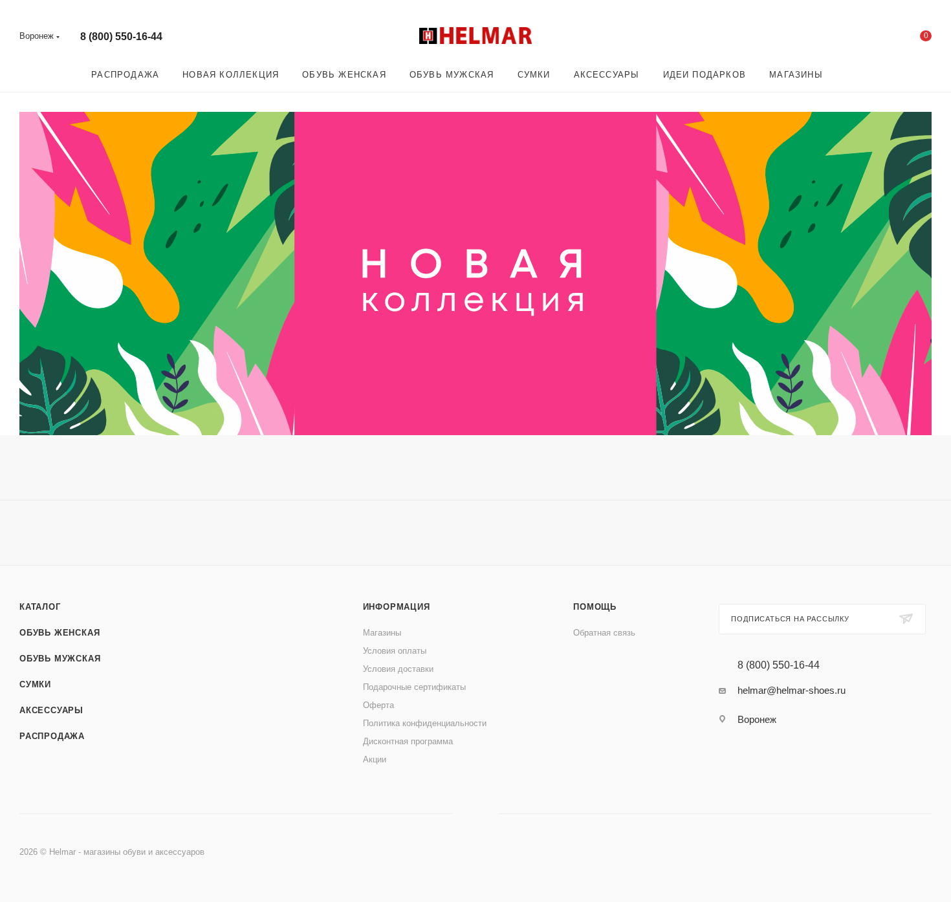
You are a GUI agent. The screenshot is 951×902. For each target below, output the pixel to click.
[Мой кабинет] (873, 38)
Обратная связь (604, 633)
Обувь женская (59, 633)
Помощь (595, 607)
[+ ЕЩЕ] (853, 75)
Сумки (35, 684)
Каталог (40, 607)
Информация (396, 607)
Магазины (382, 633)
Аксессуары (51, 710)
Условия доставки (398, 669)
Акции (374, 759)
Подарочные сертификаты (414, 687)
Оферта (378, 705)
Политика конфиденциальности (424, 723)
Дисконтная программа (408, 741)
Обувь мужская (59, 658)
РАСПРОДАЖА (52, 736)
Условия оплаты (394, 651)
